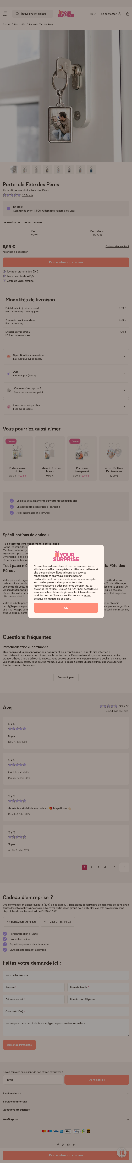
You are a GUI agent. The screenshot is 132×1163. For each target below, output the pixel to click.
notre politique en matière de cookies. (62, 597)
